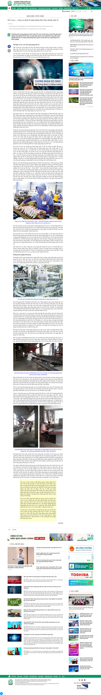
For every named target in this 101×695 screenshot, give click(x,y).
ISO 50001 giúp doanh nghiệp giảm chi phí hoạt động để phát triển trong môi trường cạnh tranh (31, 26)
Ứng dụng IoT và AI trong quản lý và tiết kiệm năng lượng (38, 634)
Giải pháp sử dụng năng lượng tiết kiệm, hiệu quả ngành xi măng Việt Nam (20, 566)
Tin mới (74, 16)
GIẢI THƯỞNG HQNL (33, 8)
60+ (77, 8)
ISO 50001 (14, 529)
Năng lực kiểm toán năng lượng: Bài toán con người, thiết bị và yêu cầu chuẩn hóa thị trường (42, 610)
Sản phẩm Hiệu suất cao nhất (44, 8)
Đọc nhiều (75, 591)
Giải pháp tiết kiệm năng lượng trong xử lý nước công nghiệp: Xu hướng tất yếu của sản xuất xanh (43, 599)
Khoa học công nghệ (35, 16)
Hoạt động (26, 8)
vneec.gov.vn (30, 684)
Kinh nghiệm (54, 8)
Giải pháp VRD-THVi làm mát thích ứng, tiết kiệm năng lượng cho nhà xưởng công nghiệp (42, 623)
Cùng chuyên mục (17, 544)
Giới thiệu (14, 8)
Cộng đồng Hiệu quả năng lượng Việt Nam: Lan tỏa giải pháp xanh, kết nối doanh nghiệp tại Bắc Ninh (81, 34)
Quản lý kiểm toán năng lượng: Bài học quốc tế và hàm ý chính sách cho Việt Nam (42, 587)
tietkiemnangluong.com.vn (24, 684)
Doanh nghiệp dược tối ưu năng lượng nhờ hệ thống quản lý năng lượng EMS (48, 553)
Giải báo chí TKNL (67, 8)
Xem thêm (90, 106)
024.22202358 (67, 11)
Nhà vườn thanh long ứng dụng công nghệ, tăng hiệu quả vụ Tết (40, 576)
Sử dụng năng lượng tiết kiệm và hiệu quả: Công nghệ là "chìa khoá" (41, 648)
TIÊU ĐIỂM (74, 60)
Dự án (74, 8)
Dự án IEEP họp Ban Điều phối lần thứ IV (79, 53)
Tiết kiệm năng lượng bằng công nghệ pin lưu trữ (48, 547)
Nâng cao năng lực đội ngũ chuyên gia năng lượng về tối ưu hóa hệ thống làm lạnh (81, 608)
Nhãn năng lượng (48, 676)
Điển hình (61, 8)
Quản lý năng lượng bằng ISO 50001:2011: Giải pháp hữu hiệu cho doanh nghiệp (27, 28)
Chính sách (19, 8)
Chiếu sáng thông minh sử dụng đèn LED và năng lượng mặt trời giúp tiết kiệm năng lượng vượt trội (49, 567)
